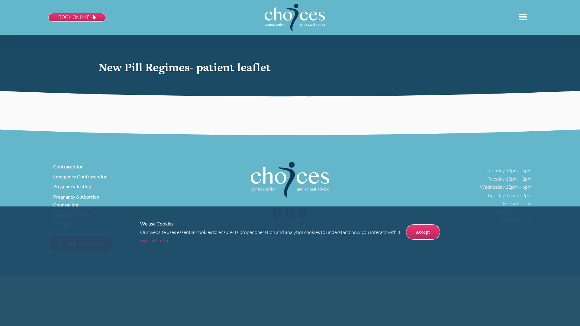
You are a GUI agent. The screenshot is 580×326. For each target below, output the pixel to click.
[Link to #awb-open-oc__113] (523, 17)
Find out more (154, 240)
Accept (423, 232)
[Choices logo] (295, 6)
